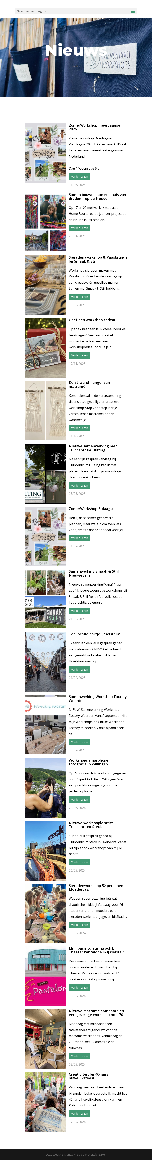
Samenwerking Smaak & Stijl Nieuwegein (94, 573)
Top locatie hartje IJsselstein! (94, 634)
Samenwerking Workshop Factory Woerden (98, 698)
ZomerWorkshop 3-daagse (91, 508)
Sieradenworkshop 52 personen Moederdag (96, 887)
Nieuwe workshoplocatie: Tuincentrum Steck (91, 824)
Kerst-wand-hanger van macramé (89, 384)
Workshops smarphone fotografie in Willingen (88, 762)
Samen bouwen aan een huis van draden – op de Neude (97, 196)
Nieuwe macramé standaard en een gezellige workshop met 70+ (97, 1012)
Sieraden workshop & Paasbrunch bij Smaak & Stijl (98, 259)
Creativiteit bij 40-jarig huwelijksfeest (88, 1076)
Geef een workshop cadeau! (93, 319)
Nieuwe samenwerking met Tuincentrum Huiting (93, 448)
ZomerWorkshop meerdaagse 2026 (94, 127)
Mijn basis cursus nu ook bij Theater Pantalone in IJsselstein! (97, 950)
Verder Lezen (79, 176)
